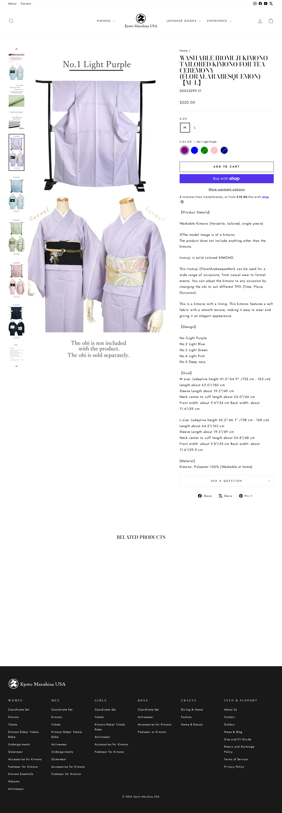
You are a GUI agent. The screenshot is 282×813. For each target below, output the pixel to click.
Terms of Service (236, 759)
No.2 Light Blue (194, 150)
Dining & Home (192, 709)
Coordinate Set (18, 709)
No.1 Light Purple (184, 150)
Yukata (12, 724)
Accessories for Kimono (25, 759)
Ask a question (227, 481)
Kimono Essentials (20, 774)
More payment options (227, 189)
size (184, 119)
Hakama (14, 781)
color (198, 142)
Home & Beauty (192, 724)
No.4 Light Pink (214, 150)
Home (184, 50)
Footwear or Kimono (152, 732)
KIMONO (104, 21)
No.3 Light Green (204, 150)
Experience (218, 21)
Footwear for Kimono (23, 767)
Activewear (16, 789)
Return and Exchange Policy (239, 749)
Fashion (186, 717)
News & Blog (233, 732)
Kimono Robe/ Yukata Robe (23, 734)
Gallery (229, 724)
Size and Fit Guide (237, 739)
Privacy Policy (234, 767)
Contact (26, 3)
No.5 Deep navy (224, 150)
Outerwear (15, 752)
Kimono (13, 717)
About (12, 3)
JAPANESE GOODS (182, 21)
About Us (230, 709)
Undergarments (19, 744)
